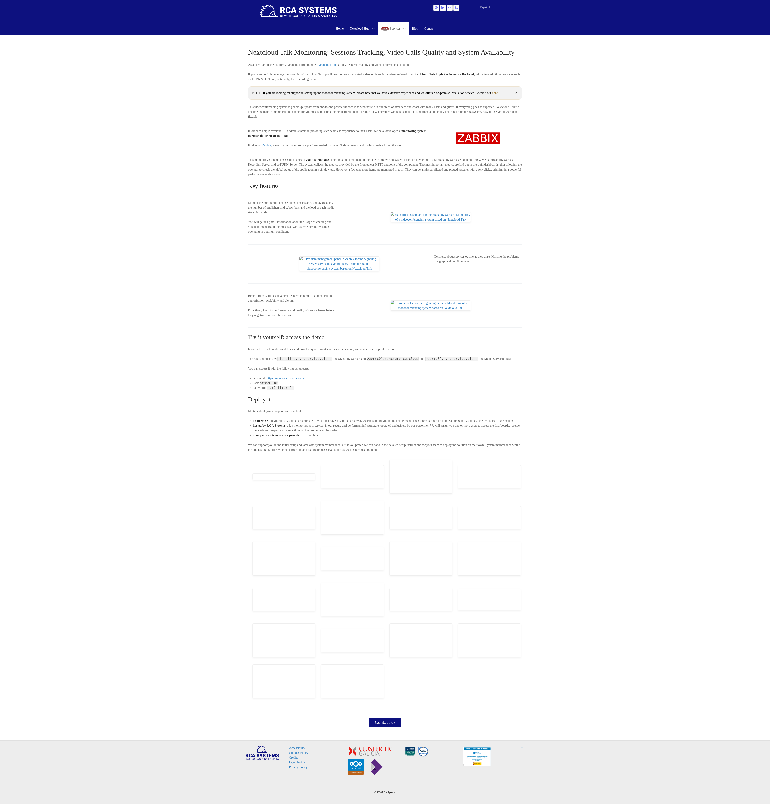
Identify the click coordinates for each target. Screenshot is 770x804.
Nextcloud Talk (327, 64)
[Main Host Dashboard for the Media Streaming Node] (489, 559)
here (495, 93)
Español (485, 7)
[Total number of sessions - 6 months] (283, 681)
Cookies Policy (298, 752)
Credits (293, 757)
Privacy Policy (298, 767)
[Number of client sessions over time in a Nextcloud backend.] (283, 476)
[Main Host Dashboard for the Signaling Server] (420, 559)
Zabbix (266, 145)
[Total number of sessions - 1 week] (489, 640)
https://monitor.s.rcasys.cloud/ (285, 378)
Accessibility (297, 748)
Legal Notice (297, 762)
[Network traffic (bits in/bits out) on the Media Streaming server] (352, 681)
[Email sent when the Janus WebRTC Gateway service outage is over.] (352, 558)
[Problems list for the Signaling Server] (420, 640)
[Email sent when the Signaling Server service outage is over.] (420, 517)
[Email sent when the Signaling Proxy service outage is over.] (489, 476)
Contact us (385, 722)
